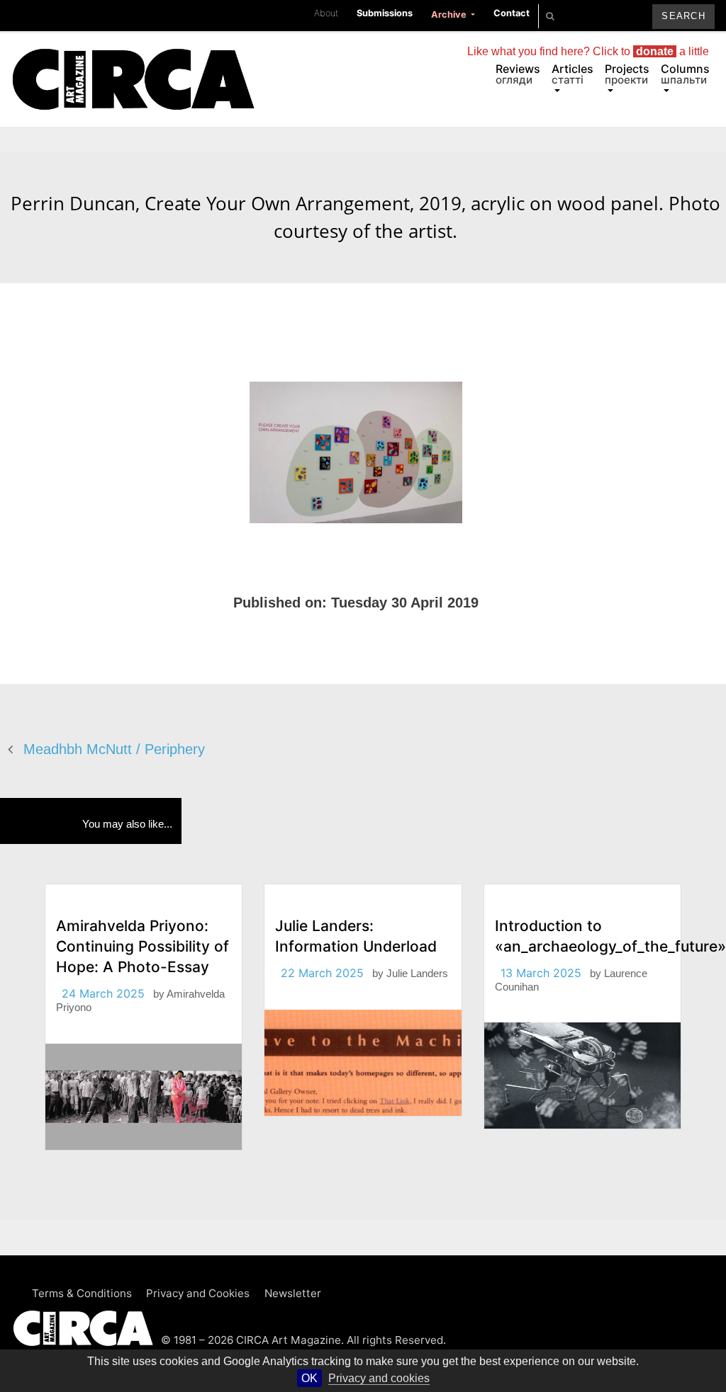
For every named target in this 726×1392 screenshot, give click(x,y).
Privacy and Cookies (198, 1293)
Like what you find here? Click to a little (588, 51)
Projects (627, 74)
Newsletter (292, 1293)
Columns (685, 74)
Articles (572, 74)
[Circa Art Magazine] (133, 62)
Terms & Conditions (82, 1293)
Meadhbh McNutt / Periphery (114, 749)
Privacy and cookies (379, 1378)
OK (309, 1378)
